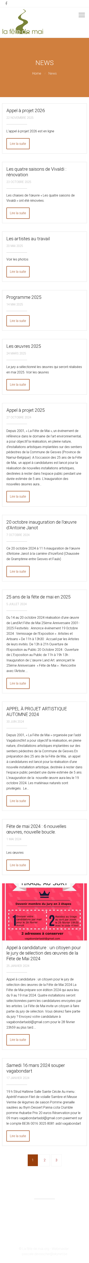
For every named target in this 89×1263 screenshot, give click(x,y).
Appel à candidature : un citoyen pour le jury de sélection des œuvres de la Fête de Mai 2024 (43, 953)
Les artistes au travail (28, 238)
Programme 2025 (23, 297)
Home (36, 73)
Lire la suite (18, 144)
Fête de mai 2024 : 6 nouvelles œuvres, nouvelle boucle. (36, 829)
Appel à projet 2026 (25, 110)
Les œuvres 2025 (23, 346)
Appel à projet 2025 (25, 410)
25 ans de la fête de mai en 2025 (38, 597)
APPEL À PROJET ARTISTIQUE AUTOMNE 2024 (36, 711)
